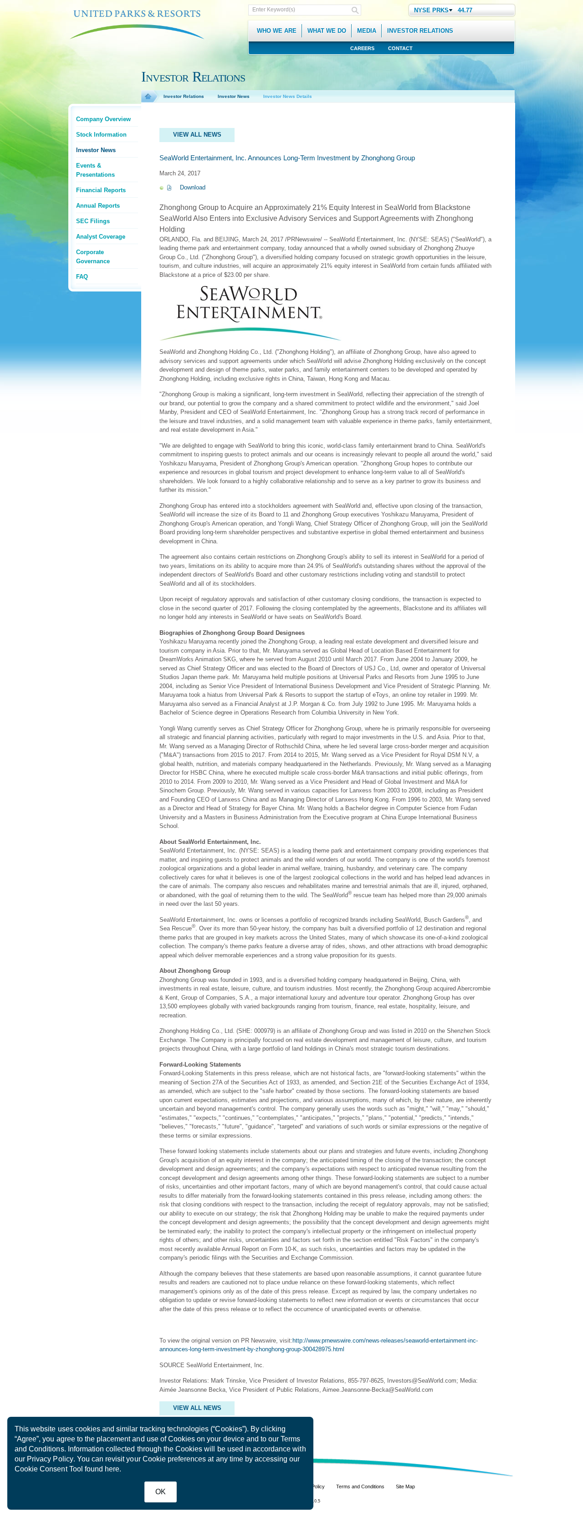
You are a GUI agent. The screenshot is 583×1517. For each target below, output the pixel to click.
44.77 (465, 10)
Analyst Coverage (100, 236)
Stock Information (101, 134)
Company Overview (103, 119)
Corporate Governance (93, 257)
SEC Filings (93, 221)
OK (160, 1492)
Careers (362, 48)
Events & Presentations (95, 170)
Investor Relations (184, 96)
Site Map (405, 1486)
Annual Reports (98, 205)
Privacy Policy (50, 1459)
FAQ (82, 276)
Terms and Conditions (360, 1486)
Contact (400, 48)
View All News (197, 134)
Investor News (96, 150)
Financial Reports (101, 190)
